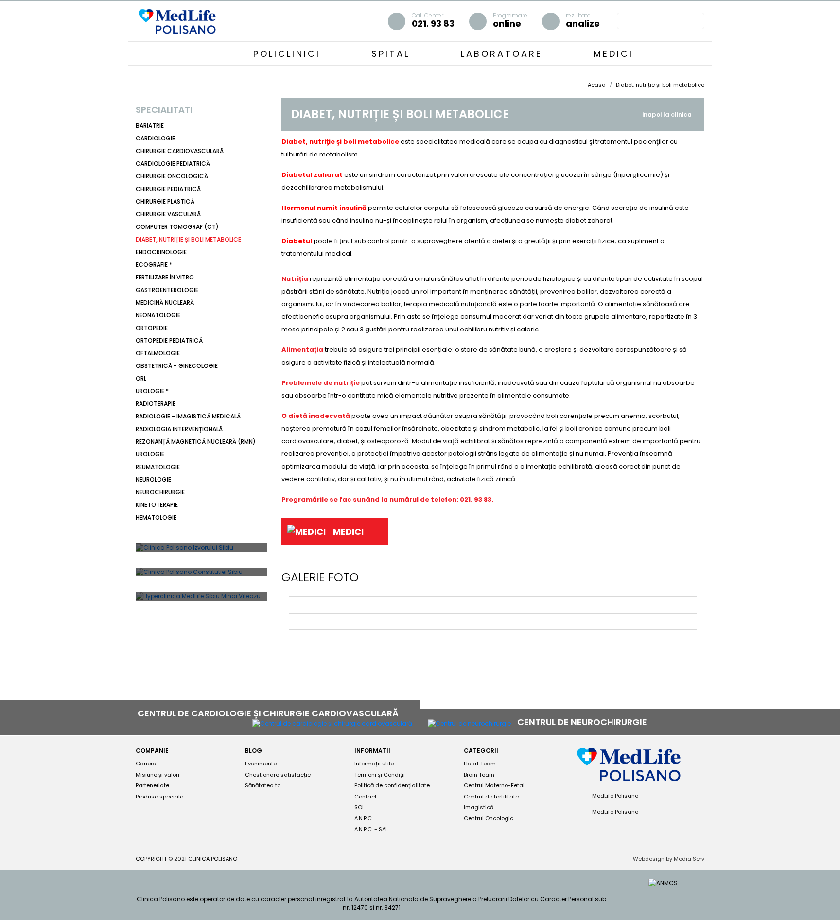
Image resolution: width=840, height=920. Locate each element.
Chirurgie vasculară (168, 214)
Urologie (150, 454)
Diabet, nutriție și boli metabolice (188, 239)
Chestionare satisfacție (278, 775)
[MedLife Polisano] (177, 21)
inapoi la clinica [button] (667, 114)
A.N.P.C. (363, 818)
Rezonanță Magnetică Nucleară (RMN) (196, 441)
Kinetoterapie (157, 505)
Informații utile (374, 763)
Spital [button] (392, 54)
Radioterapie (155, 403)
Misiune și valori (157, 775)
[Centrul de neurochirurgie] (469, 723)
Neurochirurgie (160, 492)
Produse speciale (159, 796)
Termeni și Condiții (379, 775)
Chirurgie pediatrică (168, 189)
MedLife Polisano (614, 795)
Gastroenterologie (167, 290)
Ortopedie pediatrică (169, 340)
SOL (359, 807)
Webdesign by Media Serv (668, 859)
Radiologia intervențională (179, 429)
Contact (365, 796)
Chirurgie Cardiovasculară (180, 151)
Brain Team (479, 775)
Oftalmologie (158, 353)
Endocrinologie (161, 252)
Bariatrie (150, 126)
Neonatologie (158, 315)
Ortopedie (152, 328)
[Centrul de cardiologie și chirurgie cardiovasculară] (332, 723)
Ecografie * (154, 264)
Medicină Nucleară (165, 302)
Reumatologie (158, 467)
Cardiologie (155, 138)
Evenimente (261, 763)
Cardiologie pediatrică (173, 163)
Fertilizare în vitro (165, 277)
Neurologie (153, 479)
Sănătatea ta (263, 785)
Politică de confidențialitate (392, 785)
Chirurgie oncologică (172, 176)
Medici (613, 54)
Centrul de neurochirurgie (583, 722)
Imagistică (478, 807)
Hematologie (156, 517)
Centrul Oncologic (488, 818)
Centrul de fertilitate (491, 796)
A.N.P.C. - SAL (371, 829)
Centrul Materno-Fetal (494, 785)
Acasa (597, 84)
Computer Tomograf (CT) (177, 227)
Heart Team (480, 763)
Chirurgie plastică (165, 201)
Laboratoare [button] (504, 54)
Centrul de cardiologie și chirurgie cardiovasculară (269, 713)
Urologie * (152, 391)
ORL (141, 378)
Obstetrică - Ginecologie (177, 366)
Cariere (146, 763)
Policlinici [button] (289, 54)
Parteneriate (152, 785)
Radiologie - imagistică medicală (188, 416)
